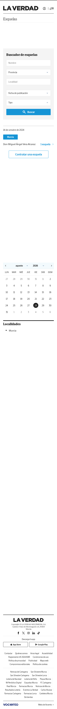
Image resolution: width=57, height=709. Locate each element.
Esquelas (10, 19)
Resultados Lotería (12, 690)
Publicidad (32, 660)
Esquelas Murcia (31, 682)
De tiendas (28, 697)
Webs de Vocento (45, 704)
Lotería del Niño (30, 679)
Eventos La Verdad (30, 690)
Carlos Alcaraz (46, 690)
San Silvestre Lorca (39, 675)
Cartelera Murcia (46, 693)
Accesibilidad (47, 653)
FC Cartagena (45, 682)
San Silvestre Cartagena (19, 675)
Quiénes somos (21, 653)
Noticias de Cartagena (19, 672)
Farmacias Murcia (26, 686)
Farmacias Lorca (30, 693)
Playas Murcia (45, 679)
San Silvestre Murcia (39, 672)
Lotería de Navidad (13, 679)
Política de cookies (40, 664)
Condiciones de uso (41, 657)
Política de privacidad (17, 660)
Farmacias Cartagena (12, 693)
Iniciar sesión (44, 8)
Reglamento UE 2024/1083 (19, 657)
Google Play (43, 644)
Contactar (8, 653)
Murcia (10, 137)
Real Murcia (11, 686)
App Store (17, 644)
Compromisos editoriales (20, 664)
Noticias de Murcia (43, 686)
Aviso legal (34, 653)
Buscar (31, 112)
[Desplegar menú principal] (52, 8)
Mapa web (44, 660)
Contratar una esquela (28, 154)
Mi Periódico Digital (14, 682)
